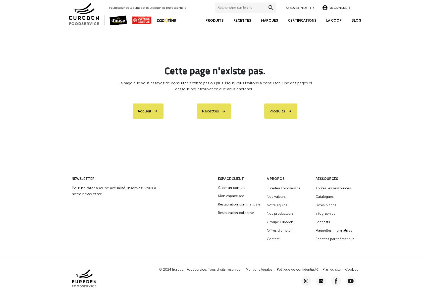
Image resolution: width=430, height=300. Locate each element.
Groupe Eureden (280, 222)
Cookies (351, 269)
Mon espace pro (231, 196)
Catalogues (325, 197)
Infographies (325, 213)
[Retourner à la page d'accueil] (86, 13)
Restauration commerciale (239, 204)
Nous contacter (300, 8)
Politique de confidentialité (297, 269)
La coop (334, 20)
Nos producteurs (280, 213)
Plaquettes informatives (334, 230)
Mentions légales (259, 269)
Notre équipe (277, 205)
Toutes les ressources (333, 188)
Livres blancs (326, 205)
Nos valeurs (276, 197)
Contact (273, 239)
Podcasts (323, 222)
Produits (214, 20)
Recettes (242, 20)
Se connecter (341, 7)
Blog (356, 20)
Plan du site (332, 269)
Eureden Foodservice (284, 188)
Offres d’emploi (279, 230)
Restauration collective (236, 213)
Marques (269, 20)
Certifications (302, 20)
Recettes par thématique (335, 239)
